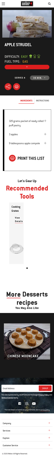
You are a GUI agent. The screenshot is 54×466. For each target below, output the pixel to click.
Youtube (34, 403)
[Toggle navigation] (3, 4)
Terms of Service (7, 398)
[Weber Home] (27, 3)
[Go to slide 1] (27, 268)
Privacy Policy (43, 395)
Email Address (9, 388)
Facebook (19, 403)
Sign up (45, 388)
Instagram (26, 403)
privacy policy (45, 410)
